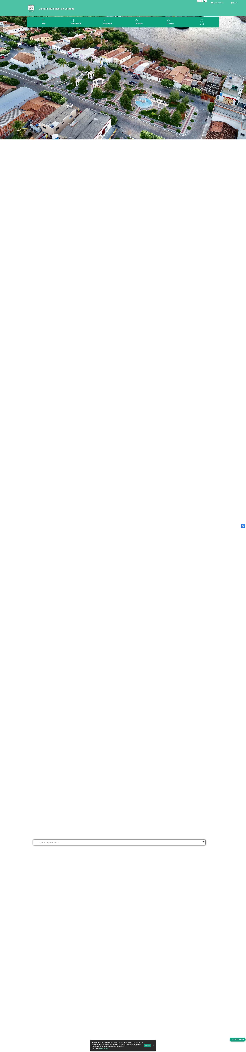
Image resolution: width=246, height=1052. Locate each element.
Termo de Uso (103, 1048)
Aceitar (147, 1045)
